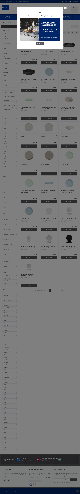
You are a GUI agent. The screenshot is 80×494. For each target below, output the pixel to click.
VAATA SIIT (40, 43)
